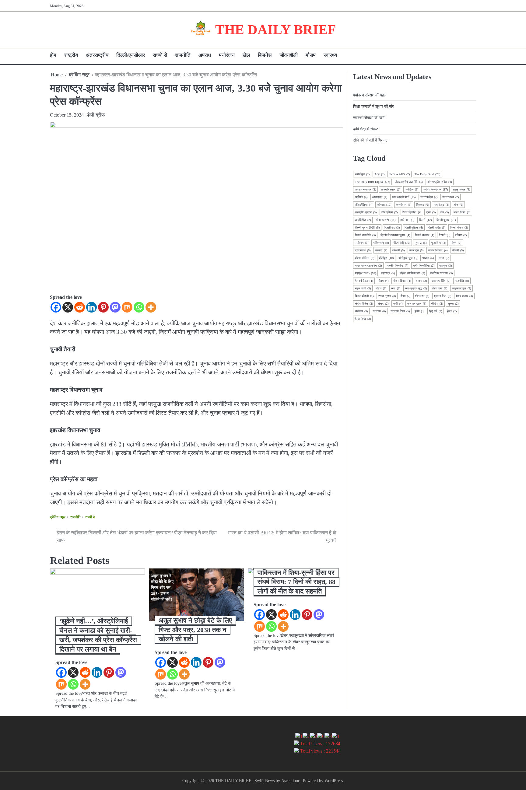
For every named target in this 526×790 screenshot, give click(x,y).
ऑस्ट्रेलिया (363, 204)
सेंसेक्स (361, 311)
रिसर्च (381, 288)
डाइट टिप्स (462, 212)
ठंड (444, 212)
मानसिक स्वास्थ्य (441, 273)
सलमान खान (416, 303)
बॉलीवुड (386, 258)
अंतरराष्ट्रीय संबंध (439, 182)
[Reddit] (79, 307)
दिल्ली (425, 220)
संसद (383, 303)
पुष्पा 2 (420, 242)
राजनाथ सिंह (441, 280)
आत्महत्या (379, 197)
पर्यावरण (361, 242)
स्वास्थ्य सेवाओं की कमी (369, 117)
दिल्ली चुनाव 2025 (367, 227)
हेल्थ (452, 311)
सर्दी (397, 303)
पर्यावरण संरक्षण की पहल (370, 95)
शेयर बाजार (464, 296)
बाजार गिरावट (437, 250)
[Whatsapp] (139, 307)
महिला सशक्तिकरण (412, 273)
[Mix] (127, 307)
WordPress (333, 780)
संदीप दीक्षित (364, 303)
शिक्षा (405, 296)
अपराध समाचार (365, 189)
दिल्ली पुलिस (414, 227)
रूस (395, 288)
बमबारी (381, 250)
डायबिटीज (363, 220)
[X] (67, 307)
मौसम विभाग (402, 280)
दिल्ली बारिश (436, 227)
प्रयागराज (362, 250)
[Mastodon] (115, 307)
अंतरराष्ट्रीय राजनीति (409, 182)
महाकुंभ (445, 265)
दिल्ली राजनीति (365, 235)
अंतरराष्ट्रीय (97, 55)
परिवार (461, 235)
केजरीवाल (403, 204)
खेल (246, 55)
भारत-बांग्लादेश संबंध (368, 265)
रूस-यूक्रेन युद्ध (416, 288)
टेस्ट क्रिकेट (411, 212)
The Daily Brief (427, 174)
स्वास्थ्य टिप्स (400, 311)
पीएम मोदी (402, 242)
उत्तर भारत (450, 197)
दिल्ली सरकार (424, 235)
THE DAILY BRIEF (275, 29)
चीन (458, 204)
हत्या (419, 311)
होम (53, 55)
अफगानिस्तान (390, 189)
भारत (444, 258)
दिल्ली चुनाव (446, 220)
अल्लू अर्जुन (461, 189)
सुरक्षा (453, 303)
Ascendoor (290, 780)
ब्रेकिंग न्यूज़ (57, 517)
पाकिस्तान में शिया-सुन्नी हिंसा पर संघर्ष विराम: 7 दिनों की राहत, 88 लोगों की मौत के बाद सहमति (296, 582)
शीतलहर (422, 296)
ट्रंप (431, 212)
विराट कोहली (364, 296)
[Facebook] (56, 307)
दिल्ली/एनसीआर (130, 55)
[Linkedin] (91, 307)
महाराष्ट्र (388, 273)
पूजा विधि (438, 242)
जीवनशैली (288, 55)
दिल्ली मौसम (459, 227)
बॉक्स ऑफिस (364, 258)
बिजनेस (265, 55)
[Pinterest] (103, 307)
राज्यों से (160, 55)
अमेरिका (411, 189)
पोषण (456, 242)
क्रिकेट (422, 204)
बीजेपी (458, 250)
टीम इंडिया (389, 212)
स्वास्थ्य (330, 55)
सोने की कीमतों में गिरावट (370, 140)
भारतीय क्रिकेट (397, 265)
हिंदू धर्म (435, 311)
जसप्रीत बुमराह (366, 212)
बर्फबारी (398, 250)
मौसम (311, 55)
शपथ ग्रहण (387, 296)
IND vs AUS (399, 174)
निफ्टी (444, 235)
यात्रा (421, 280)
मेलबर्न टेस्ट (364, 280)
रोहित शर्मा (439, 288)
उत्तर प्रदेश (428, 197)
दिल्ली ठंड (392, 227)
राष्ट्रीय (71, 55)
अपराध (204, 55)
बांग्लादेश (416, 250)
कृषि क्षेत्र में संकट (365, 129)
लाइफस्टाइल (461, 288)
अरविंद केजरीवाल (435, 189)
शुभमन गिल (442, 296)
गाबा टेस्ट (441, 204)
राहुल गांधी (363, 288)
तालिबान (407, 220)
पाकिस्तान (381, 242)
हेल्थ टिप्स (363, 318)
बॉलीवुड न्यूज (407, 258)
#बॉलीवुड (362, 174)
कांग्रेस (384, 204)
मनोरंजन (227, 55)
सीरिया (437, 303)
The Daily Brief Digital (372, 182)
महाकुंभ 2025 (365, 273)
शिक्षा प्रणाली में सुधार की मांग (373, 106)
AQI (379, 174)
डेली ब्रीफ (96, 114)
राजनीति (183, 55)
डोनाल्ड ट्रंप (385, 220)
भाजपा (428, 258)
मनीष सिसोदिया (423, 265)
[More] (151, 307)
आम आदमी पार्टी (404, 197)
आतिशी (361, 197)
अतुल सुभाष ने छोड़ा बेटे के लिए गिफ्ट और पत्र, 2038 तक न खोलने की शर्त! (195, 630)
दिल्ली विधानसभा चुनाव (395, 235)
